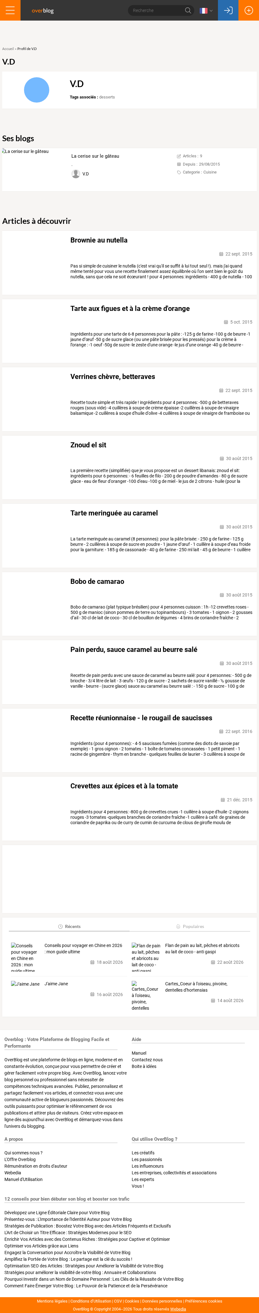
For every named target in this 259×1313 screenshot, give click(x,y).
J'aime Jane (56, 983)
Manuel (139, 1053)
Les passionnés (147, 1159)
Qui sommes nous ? (23, 1152)
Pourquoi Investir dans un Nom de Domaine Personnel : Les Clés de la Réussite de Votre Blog (94, 1279)
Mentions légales (52, 1301)
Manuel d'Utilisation (23, 1179)
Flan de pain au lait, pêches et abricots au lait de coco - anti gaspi (202, 948)
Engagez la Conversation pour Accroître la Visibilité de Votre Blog (67, 1252)
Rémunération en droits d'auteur (35, 1166)
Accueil (8, 49)
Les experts (143, 1179)
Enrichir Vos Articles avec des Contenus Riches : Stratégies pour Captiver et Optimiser (87, 1239)
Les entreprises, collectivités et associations (174, 1172)
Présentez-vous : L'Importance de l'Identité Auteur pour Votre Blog (68, 1219)
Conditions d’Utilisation (90, 1301)
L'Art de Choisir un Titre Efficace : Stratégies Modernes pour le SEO (68, 1232)
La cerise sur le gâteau (95, 156)
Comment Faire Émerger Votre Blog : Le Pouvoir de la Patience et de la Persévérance (85, 1285)
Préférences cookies (203, 1301)
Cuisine (210, 172)
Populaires (193, 926)
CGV (118, 1301)
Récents (73, 926)
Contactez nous (147, 1059)
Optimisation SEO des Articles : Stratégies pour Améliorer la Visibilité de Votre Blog (83, 1265)
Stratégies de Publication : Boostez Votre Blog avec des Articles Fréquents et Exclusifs (87, 1225)
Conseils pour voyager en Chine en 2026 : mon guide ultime (83, 948)
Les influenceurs (148, 1166)
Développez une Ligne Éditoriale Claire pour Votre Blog (57, 1212)
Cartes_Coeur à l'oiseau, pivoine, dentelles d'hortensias (196, 987)
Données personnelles (162, 1301)
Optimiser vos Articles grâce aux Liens (41, 1245)
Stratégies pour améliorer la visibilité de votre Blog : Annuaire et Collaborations (80, 1272)
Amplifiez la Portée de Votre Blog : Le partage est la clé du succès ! (68, 1259)
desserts (107, 97)
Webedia (12, 1172)
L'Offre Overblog (20, 1159)
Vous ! (138, 1186)
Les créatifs (143, 1152)
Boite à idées (144, 1066)
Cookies (132, 1301)
